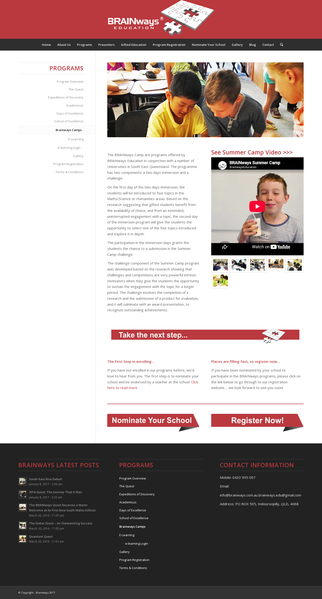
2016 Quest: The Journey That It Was (55, 492)
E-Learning (75, 139)
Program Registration (68, 164)
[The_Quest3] (220, 280)
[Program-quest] (276, 265)
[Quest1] (294, 265)
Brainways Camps (69, 130)
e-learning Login (69, 147)
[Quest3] (257, 265)
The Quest (76, 89)
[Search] (280, 45)
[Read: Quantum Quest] (22, 539)
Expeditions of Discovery (65, 97)
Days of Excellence (70, 113)
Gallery (78, 156)
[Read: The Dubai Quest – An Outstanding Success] (22, 525)
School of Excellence (68, 121)
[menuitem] (46, 45)
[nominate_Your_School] (153, 423)
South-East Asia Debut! (45, 479)
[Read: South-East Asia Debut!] (22, 481)
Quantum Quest (41, 536)
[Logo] (161, 19)
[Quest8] (239, 265)
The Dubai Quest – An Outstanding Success (60, 523)
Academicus (74, 105)
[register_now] (257, 423)
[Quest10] (220, 265)
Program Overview (70, 81)
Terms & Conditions (69, 172)
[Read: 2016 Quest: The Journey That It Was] (22, 494)
